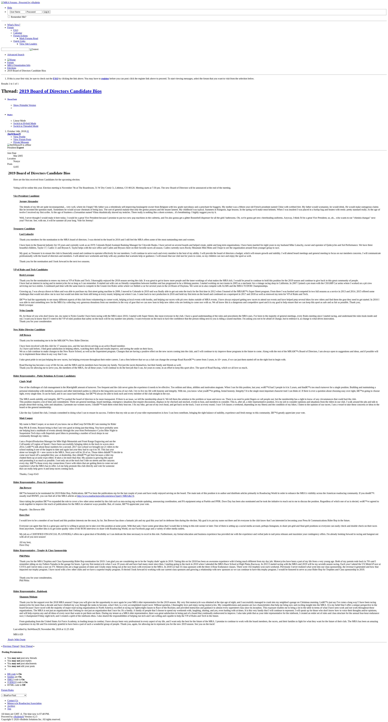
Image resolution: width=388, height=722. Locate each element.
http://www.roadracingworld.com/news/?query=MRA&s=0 (105, 496)
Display (10, 115)
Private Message (21, 142)
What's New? (13, 24)
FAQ (15, 30)
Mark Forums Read (28, 38)
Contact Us (12, 700)
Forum (10, 27)
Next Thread (26, 646)
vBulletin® (18, 716)
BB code (11, 674)
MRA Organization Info (18, 65)
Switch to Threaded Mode (25, 126)
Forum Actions (20, 35)
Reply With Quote (16, 639)
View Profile (19, 136)
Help (9, 7)
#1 (28, 131)
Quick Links (19, 41)
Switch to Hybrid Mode (24, 123)
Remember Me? (18, 17)
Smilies (10, 676)
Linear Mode (19, 120)
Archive (11, 706)
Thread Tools (12, 99)
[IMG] (10, 679)
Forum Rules (7, 690)
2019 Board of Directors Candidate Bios (60, 91)
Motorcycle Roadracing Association (24, 703)
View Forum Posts (22, 139)
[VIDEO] (12, 682)
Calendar (17, 33)
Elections (11, 68)
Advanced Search (15, 54)
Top (9, 708)
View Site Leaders (28, 44)
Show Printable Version (24, 105)
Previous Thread (11, 646)
